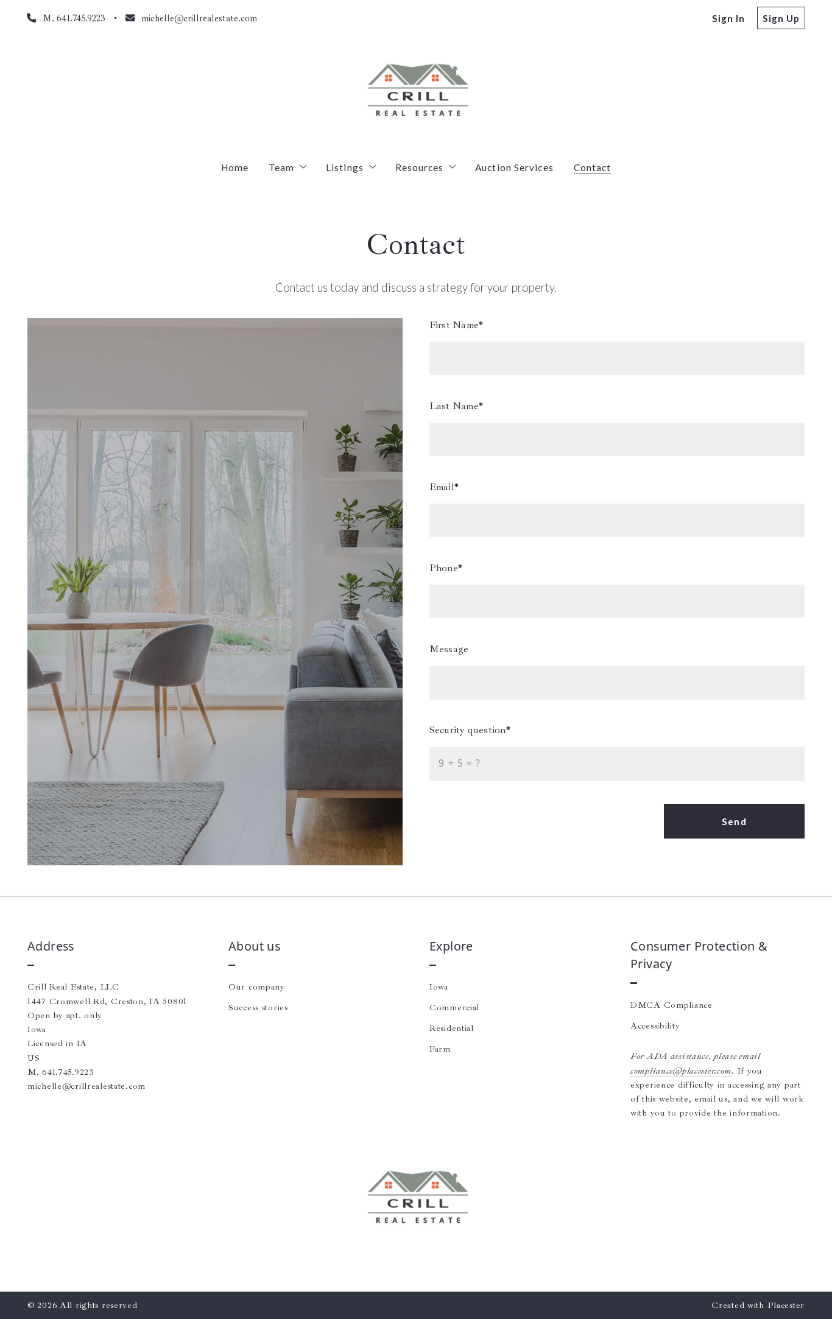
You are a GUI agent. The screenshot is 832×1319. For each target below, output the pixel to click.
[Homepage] (416, 92)
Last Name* (456, 405)
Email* (444, 486)
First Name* (456, 324)
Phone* (445, 567)
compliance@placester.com (681, 1070)
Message (448, 648)
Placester (786, 1305)
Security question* (469, 729)
